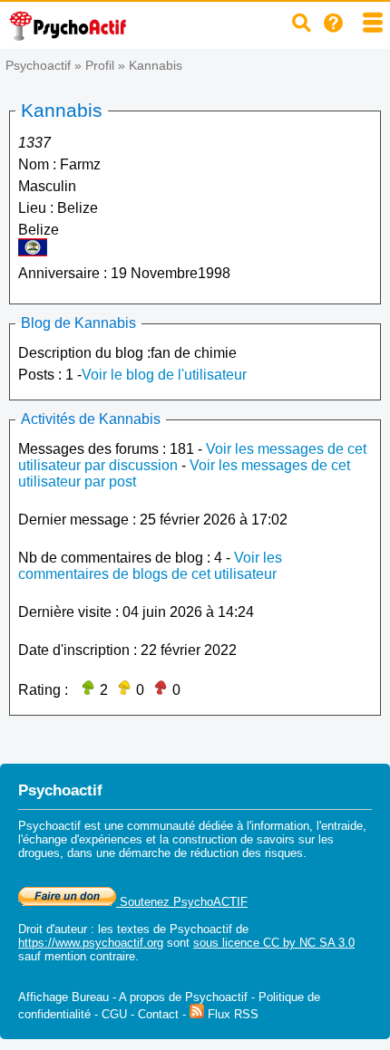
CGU (114, 1014)
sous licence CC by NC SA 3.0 (274, 942)
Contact (158, 1014)
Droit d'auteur (52, 929)
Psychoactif (38, 65)
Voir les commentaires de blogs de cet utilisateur (150, 566)
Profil (99, 65)
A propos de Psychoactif (183, 997)
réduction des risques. (248, 853)
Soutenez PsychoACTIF (182, 902)
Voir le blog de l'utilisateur (164, 374)
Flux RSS (231, 1014)
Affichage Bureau (63, 997)
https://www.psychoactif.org (90, 942)
